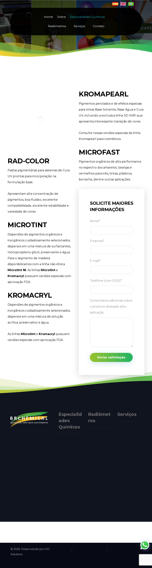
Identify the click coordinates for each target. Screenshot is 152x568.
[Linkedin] (17, 506)
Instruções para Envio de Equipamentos (127, 441)
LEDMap (98, 477)
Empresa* (97, 241)
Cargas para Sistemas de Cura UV (69, 477)
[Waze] (29, 506)
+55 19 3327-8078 (44, 437)
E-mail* (95, 261)
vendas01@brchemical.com (51, 455)
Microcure (99, 460)
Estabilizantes (72, 450)
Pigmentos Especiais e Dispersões (68, 502)
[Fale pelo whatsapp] (144, 545)
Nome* (95, 221)
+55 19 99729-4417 (44, 446)
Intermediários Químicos (69, 518)
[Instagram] (12, 506)
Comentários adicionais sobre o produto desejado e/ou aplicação (111, 306)
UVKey (97, 483)
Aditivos (68, 456)
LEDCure (98, 454)
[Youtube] (23, 506)
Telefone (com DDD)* (106, 280)
